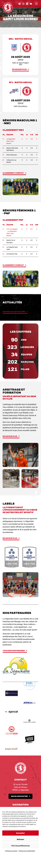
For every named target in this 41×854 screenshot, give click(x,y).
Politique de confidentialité (26, 851)
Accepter (20, 833)
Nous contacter (19, 796)
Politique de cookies (11, 851)
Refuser (20, 839)
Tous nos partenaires (14, 650)
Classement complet (13, 173)
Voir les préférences (20, 846)
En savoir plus (19, 69)
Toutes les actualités (14, 312)
